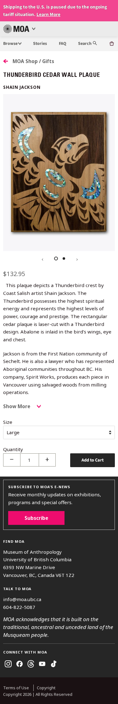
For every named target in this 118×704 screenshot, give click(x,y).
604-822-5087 (19, 607)
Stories (40, 43)
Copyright (46, 688)
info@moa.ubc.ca (22, 599)
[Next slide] (76, 259)
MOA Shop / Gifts (33, 61)
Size (7, 422)
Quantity (13, 449)
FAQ (62, 43)
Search (85, 43)
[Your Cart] (112, 43)
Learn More (48, 14)
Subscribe (36, 518)
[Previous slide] (42, 259)
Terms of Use (16, 688)
